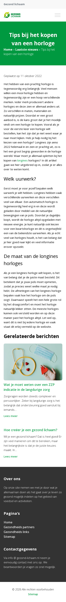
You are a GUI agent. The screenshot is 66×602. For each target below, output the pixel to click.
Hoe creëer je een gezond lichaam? (30, 430)
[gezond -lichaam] (12, 15)
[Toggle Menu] (57, 15)
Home (8, 49)
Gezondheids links (16, 532)
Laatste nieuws (26, 49)
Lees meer (11, 416)
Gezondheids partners (19, 527)
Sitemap (9, 537)
